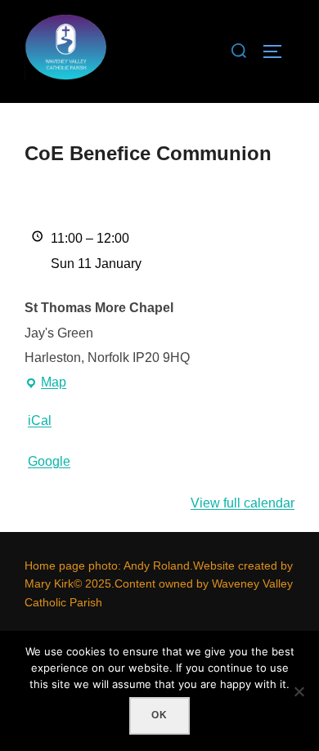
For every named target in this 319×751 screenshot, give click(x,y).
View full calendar (242, 503)
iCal (40, 420)
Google (49, 461)
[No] (298, 691)
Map (45, 385)
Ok (159, 715)
